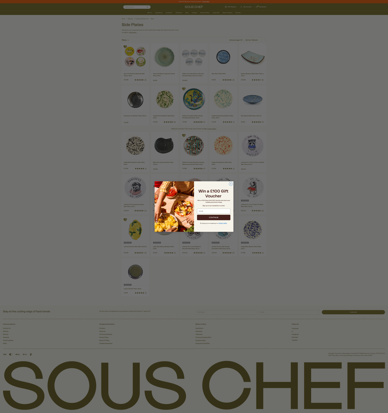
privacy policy (223, 223)
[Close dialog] (231, 184)
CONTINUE (213, 217)
